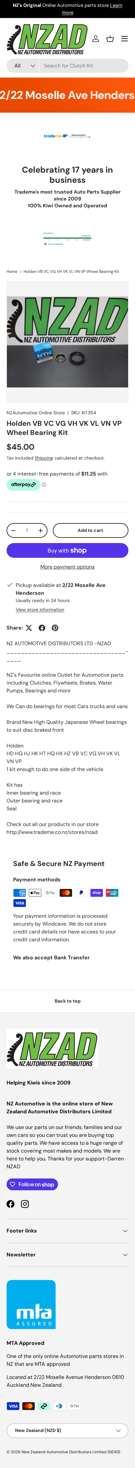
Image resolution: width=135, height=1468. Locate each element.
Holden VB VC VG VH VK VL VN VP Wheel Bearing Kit (71, 271)
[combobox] (67, 66)
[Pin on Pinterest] (55, 627)
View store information (40, 609)
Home (12, 271)
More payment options (67, 566)
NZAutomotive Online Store (36, 413)
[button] (110, 38)
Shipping (44, 458)
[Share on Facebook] (41, 627)
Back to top (68, 1001)
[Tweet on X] (28, 627)
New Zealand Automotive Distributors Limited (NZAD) (71, 1452)
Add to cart (90, 530)
